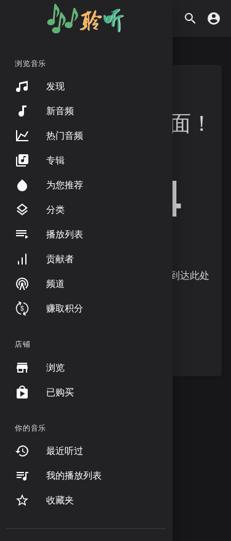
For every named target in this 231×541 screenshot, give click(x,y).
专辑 (55, 160)
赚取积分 (64, 308)
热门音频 (64, 135)
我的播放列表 (74, 475)
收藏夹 (60, 500)
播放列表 (64, 234)
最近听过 (64, 450)
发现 (55, 86)
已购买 (60, 392)
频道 (55, 283)
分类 (55, 209)
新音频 (60, 111)
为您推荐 (64, 185)
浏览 (55, 367)
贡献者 (60, 259)
